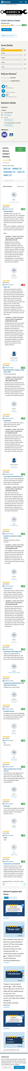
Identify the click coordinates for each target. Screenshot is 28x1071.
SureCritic (2, 4)
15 (21, 884)
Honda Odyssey (14, 467)
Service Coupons (12, 897)
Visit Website (7, 115)
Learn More (6, 918)
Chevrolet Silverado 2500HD (14, 672)
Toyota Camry (14, 579)
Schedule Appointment (9, 35)
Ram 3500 (14, 827)
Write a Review (6, 29)
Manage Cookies (7, 1067)
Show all (6, 897)
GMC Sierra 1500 (14, 360)
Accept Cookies (19, 1067)
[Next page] (24, 884)
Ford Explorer (14, 759)
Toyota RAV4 (14, 411)
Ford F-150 (14, 278)
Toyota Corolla (14, 854)
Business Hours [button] (8, 120)
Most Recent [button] (21, 186)
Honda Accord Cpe (14, 525)
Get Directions (8, 125)
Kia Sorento (14, 733)
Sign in (21, 2)
